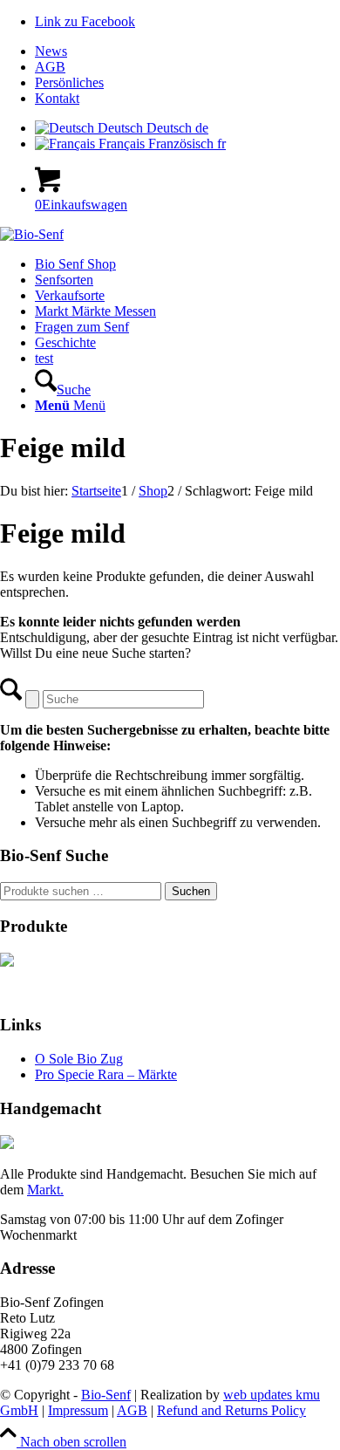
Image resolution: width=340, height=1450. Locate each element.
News (51, 51)
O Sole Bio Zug (79, 1058)
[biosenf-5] (32, 234)
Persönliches (69, 82)
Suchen (191, 891)
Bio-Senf (106, 1394)
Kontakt (57, 98)
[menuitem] (187, 51)
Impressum (78, 1410)
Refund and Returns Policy (231, 1410)
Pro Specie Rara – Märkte (106, 1074)
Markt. (45, 1189)
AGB (50, 66)
